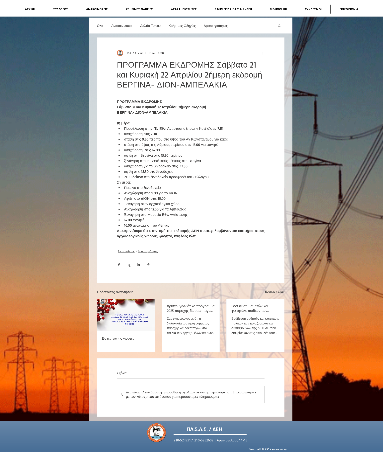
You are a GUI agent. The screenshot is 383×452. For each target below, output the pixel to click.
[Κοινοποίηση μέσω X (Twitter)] (128, 265)
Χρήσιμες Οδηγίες (182, 26)
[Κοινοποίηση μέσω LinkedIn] (138, 265)
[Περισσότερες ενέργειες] (262, 52)
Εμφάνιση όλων (274, 291)
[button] (279, 25)
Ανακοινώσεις (121, 26)
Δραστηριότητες (216, 26)
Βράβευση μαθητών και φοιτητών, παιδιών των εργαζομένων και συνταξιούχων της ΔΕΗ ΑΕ (252, 308)
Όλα (100, 26)
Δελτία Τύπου (150, 26)
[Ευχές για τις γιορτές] (126, 315)
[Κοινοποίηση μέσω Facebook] (119, 265)
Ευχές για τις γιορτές (118, 338)
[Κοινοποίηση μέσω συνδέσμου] (148, 265)
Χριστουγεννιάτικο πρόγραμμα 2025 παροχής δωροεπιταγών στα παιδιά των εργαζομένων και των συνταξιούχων (190, 308)
